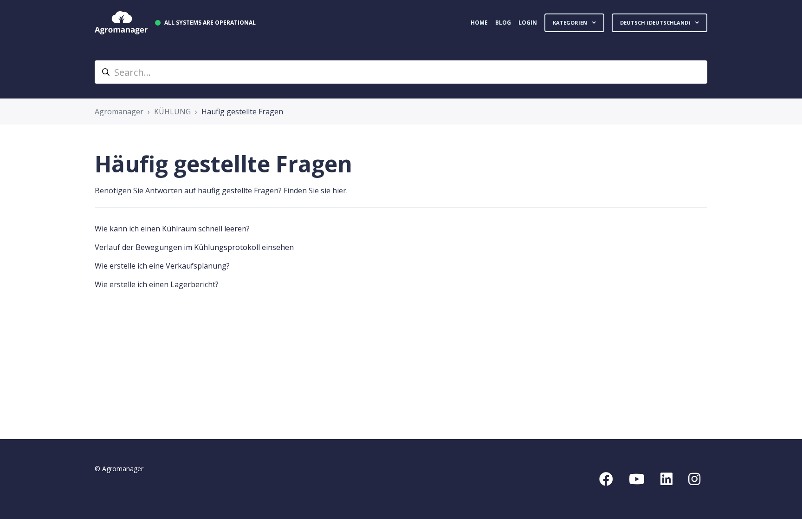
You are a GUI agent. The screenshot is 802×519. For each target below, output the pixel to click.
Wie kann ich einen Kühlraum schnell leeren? (172, 228)
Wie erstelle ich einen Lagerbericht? (157, 284)
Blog (503, 22)
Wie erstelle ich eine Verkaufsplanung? (162, 266)
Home (479, 22)
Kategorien (571, 22)
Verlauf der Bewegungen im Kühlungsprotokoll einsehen (194, 247)
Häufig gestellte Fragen (242, 111)
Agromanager (119, 111)
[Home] (121, 22)
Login (527, 22)
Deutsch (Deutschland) (656, 22)
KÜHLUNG (172, 111)
